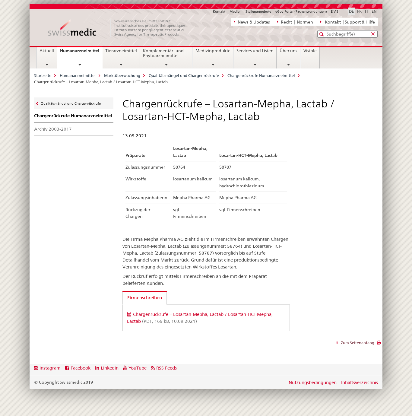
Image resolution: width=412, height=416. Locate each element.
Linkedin (110, 368)
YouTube (137, 368)
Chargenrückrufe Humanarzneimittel (261, 75)
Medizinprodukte (212, 50)
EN (374, 11)
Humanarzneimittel (81, 53)
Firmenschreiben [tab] (144, 297)
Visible (310, 50)
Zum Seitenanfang (357, 342)
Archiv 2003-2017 (53, 129)
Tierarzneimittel (121, 50)
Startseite (42, 75)
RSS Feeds (166, 368)
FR (359, 11)
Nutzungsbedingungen (313, 382)
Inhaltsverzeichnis (359, 382)
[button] (322, 34)
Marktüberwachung (122, 75)
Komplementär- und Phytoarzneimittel (163, 53)
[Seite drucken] (379, 344)
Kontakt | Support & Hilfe (349, 22)
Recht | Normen (296, 22)
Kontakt (219, 11)
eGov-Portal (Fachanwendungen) (301, 11)
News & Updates (253, 22)
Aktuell (47, 50)
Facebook (80, 368)
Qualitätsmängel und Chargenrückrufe (184, 75)
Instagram (50, 368)
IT (366, 11)
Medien (236, 11)
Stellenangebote (258, 11)
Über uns (288, 50)
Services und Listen (255, 50)
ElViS (334, 11)
